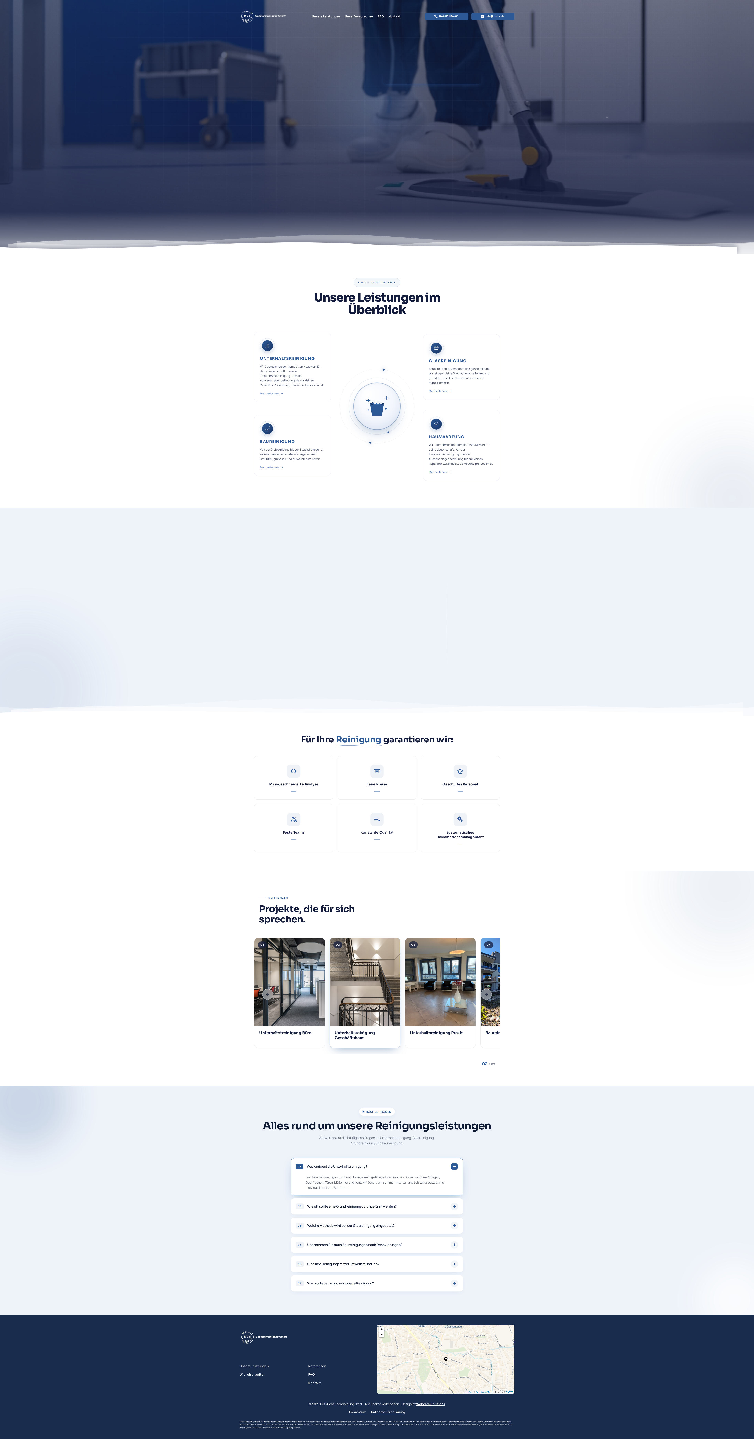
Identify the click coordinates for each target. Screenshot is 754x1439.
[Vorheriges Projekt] (267, 994)
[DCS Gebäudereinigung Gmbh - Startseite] (263, 16)
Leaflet (469, 1392)
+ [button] (382, 1329)
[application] (445, 1359)
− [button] (382, 1334)
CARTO (509, 1392)
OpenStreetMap (483, 1392)
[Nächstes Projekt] (486, 994)
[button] (292, 367)
